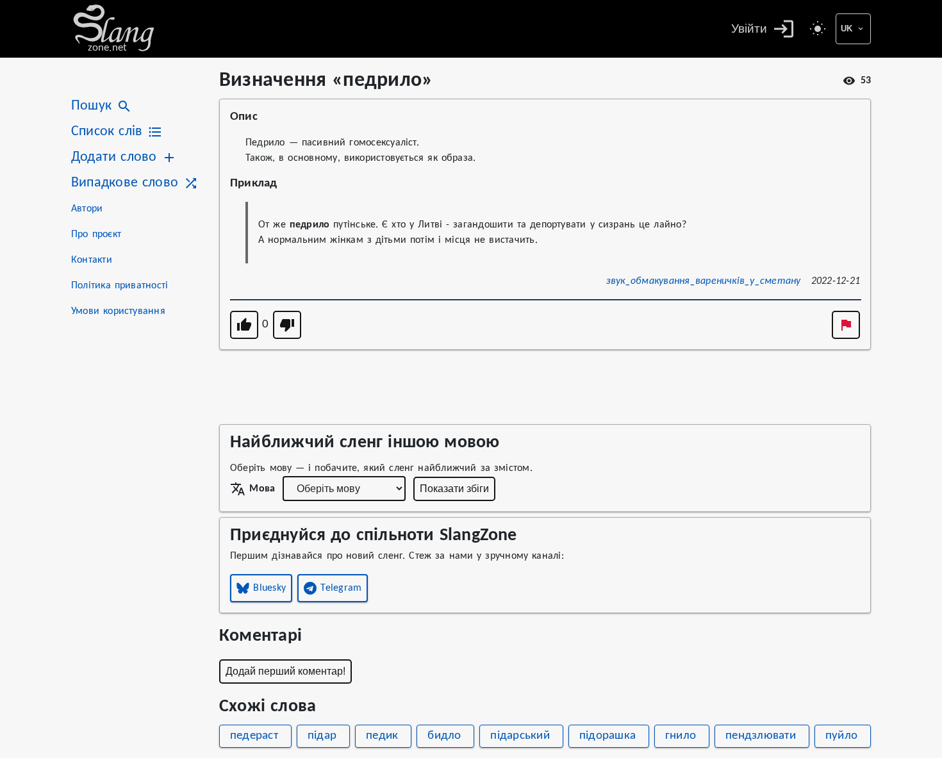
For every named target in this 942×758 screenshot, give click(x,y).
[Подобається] (244, 325)
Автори (87, 209)
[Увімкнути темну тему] (817, 28)
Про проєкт (96, 234)
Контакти (91, 260)
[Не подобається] (287, 325)
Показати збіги (454, 488)
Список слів (106, 131)
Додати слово (113, 157)
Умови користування (118, 311)
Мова (262, 489)
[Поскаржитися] (846, 325)
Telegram (340, 588)
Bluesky (269, 588)
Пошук (91, 106)
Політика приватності (119, 286)
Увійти (749, 28)
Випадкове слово (124, 183)
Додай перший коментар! (285, 671)
